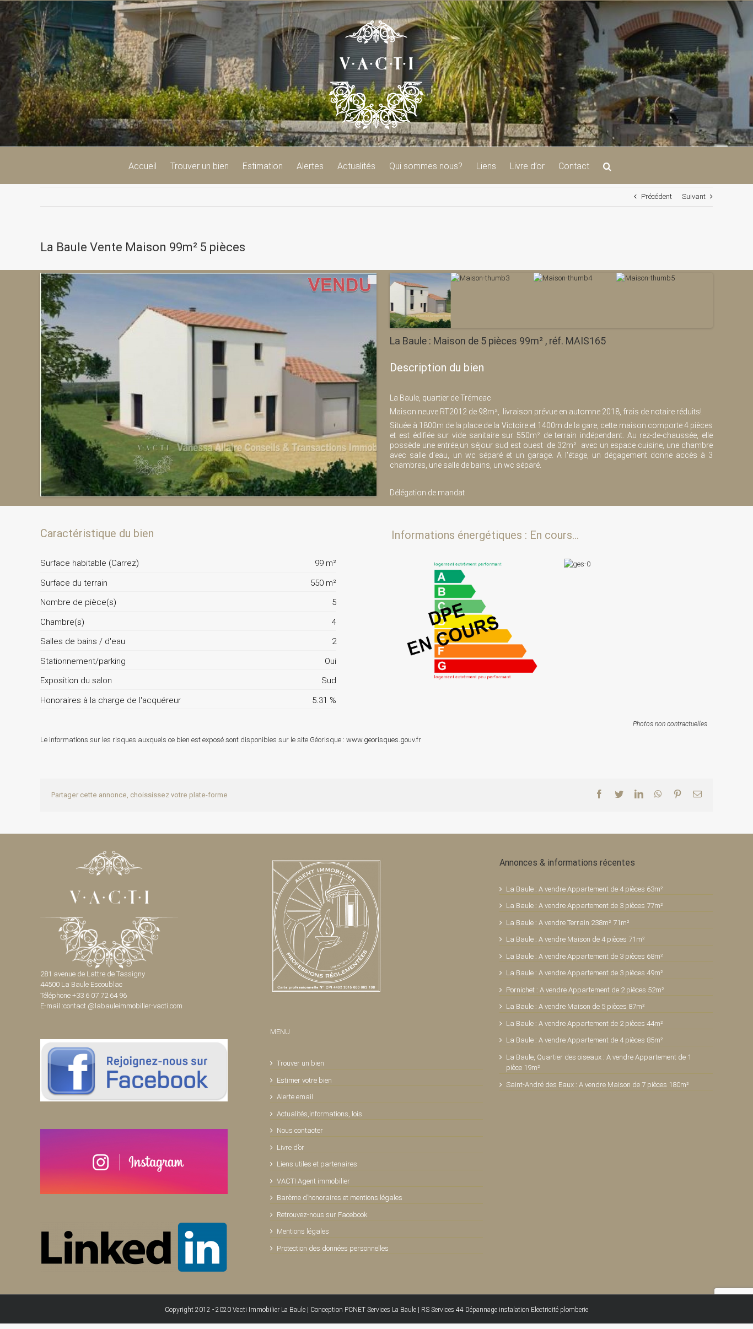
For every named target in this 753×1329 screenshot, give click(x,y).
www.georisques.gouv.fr (383, 740)
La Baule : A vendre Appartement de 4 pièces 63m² (584, 889)
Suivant (694, 196)
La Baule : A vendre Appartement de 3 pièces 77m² (584, 905)
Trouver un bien (300, 1063)
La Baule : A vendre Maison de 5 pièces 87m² (575, 1006)
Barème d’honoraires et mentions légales (339, 1197)
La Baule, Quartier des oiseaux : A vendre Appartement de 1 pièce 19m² (598, 1062)
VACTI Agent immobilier (313, 1181)
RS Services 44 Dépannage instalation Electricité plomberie (504, 1310)
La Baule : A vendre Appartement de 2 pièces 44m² (584, 1023)
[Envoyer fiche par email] (327, 533)
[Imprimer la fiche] (289, 533)
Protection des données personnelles (333, 1248)
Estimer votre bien (304, 1080)
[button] (607, 165)
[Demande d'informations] (308, 533)
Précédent (656, 196)
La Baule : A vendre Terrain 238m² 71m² (568, 923)
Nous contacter (300, 1130)
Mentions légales (303, 1231)
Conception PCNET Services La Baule (363, 1310)
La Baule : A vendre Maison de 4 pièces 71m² (575, 939)
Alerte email (295, 1097)
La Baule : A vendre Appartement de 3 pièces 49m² (584, 973)
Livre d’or (290, 1147)
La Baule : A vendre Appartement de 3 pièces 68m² (584, 956)
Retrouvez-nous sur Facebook (322, 1215)
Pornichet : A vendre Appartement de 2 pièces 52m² (585, 990)
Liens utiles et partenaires (317, 1164)
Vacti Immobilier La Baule (269, 1310)
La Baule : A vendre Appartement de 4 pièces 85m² (584, 1040)
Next (393, 374)
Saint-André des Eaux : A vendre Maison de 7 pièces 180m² (597, 1085)
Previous (24, 374)
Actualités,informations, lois (319, 1114)
